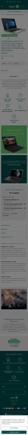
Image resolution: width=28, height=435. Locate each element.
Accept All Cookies (14, 432)
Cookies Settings (14, 427)
